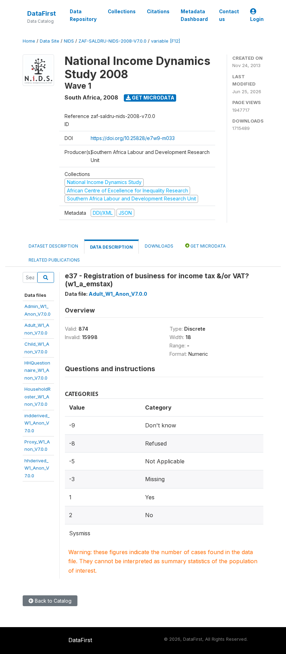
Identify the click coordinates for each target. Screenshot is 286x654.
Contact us (229, 15)
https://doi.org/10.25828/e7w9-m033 (133, 138)
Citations (158, 11)
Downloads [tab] (159, 246)
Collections (122, 11)
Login (257, 19)
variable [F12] (165, 41)
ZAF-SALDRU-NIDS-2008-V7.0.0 (112, 41)
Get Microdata (152, 98)
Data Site (49, 41)
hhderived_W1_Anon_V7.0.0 (36, 468)
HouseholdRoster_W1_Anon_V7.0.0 (37, 396)
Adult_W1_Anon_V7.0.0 (118, 294)
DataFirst (41, 13)
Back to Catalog (52, 601)
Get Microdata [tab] (207, 246)
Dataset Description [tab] (53, 246)
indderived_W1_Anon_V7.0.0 (37, 423)
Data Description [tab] (111, 247)
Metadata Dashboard (194, 15)
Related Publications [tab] (54, 260)
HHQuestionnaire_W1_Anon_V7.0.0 (37, 370)
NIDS (69, 41)
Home (29, 41)
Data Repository (83, 15)
